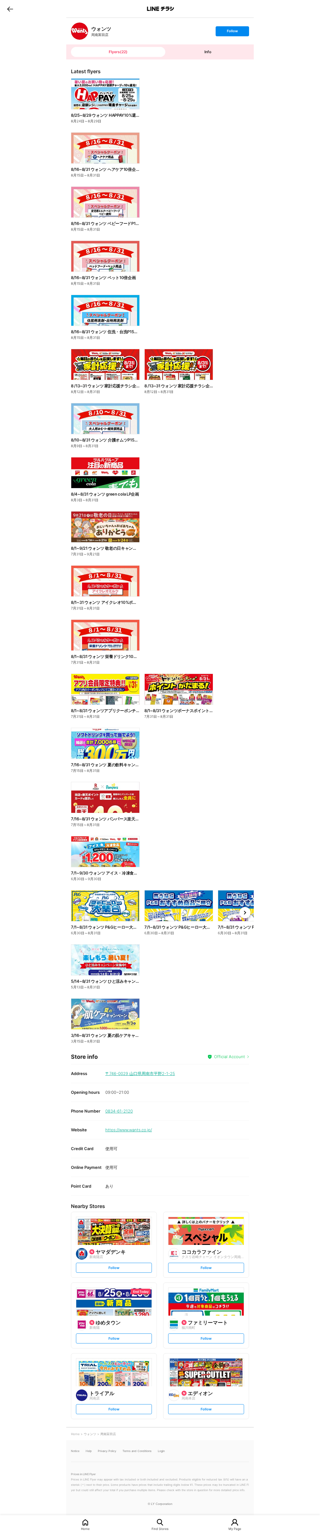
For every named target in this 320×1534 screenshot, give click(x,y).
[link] (79, 31)
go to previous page (10, 9)
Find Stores (160, 1528)
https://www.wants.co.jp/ (128, 1129)
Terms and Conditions (137, 1451)
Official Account (229, 1056)
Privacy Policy (107, 1451)
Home (85, 1528)
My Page (234, 1528)
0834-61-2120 (119, 1111)
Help (89, 1451)
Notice (75, 1451)
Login (161, 1451)
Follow (232, 32)
